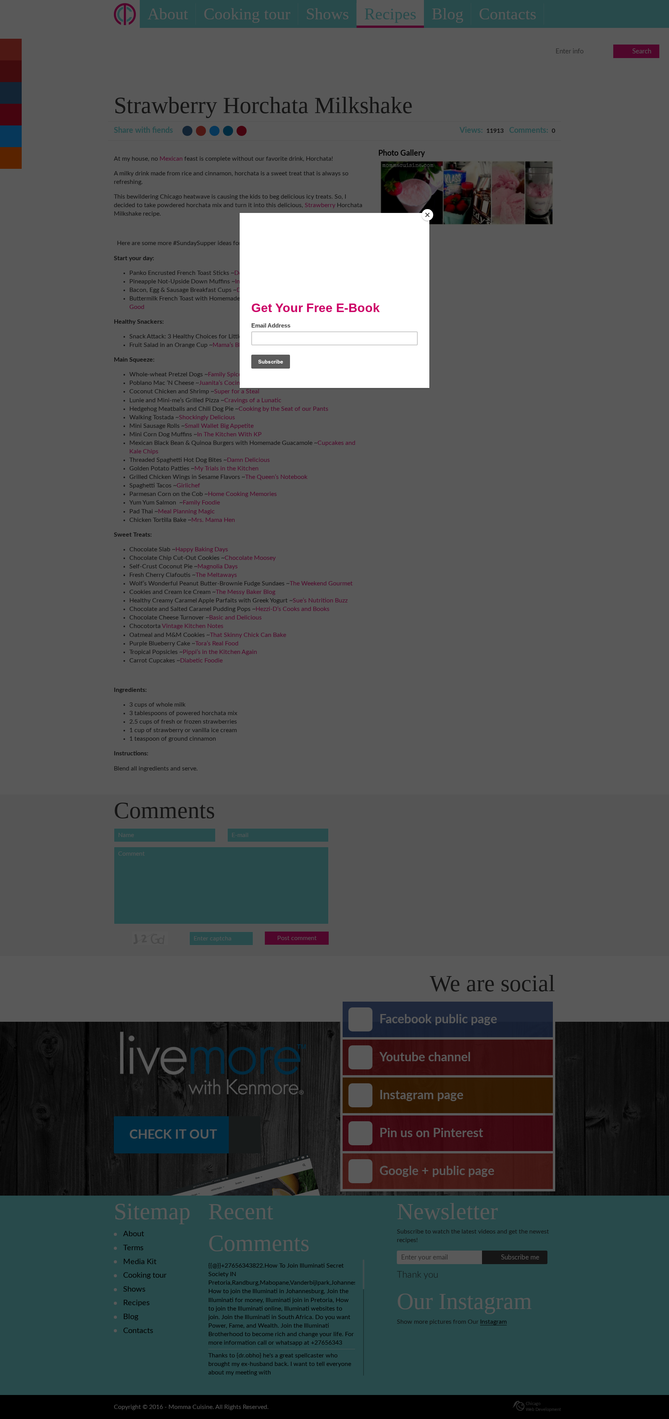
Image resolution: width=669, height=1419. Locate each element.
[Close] (427, 215)
